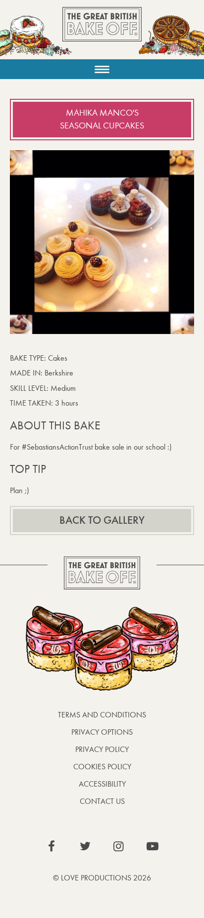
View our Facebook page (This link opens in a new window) (51, 846)
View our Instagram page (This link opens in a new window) (119, 846)
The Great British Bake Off (102, 33)
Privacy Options (102, 732)
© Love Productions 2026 (102, 877)
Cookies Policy (102, 766)
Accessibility (102, 784)
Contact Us (102, 801)
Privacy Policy (102, 749)
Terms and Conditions (102, 714)
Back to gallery (102, 520)
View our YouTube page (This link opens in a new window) (152, 846)
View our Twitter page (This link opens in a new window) (85, 846)
